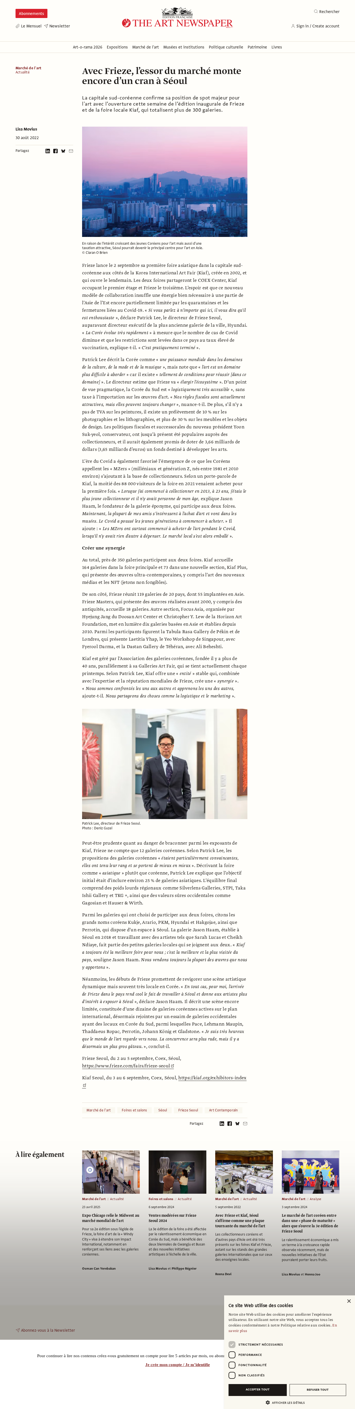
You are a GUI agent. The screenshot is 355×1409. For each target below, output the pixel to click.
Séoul (162, 1110)
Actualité (23, 72)
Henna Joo (312, 1274)
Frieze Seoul (188, 1110)
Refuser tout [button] (318, 1390)
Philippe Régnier (184, 1268)
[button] (287, 1402)
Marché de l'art (28, 68)
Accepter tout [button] (258, 1389)
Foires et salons (134, 1110)
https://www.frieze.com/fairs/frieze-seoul (126, 1066)
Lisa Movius (26, 129)
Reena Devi (223, 1274)
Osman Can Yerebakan (99, 1268)
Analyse (315, 1199)
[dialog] (289, 1352)
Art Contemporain (223, 1110)
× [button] (349, 1301)
